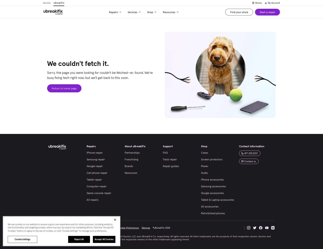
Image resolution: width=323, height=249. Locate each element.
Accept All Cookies (104, 239)
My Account (274, 2)
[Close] (115, 219)
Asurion (47, 2)
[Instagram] (248, 227)
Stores (258, 2)
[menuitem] (115, 12)
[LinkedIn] (273, 227)
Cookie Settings (22, 239)
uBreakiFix (58, 2)
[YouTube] (266, 227)
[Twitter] (254, 227)
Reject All (79, 239)
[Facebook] (260, 227)
